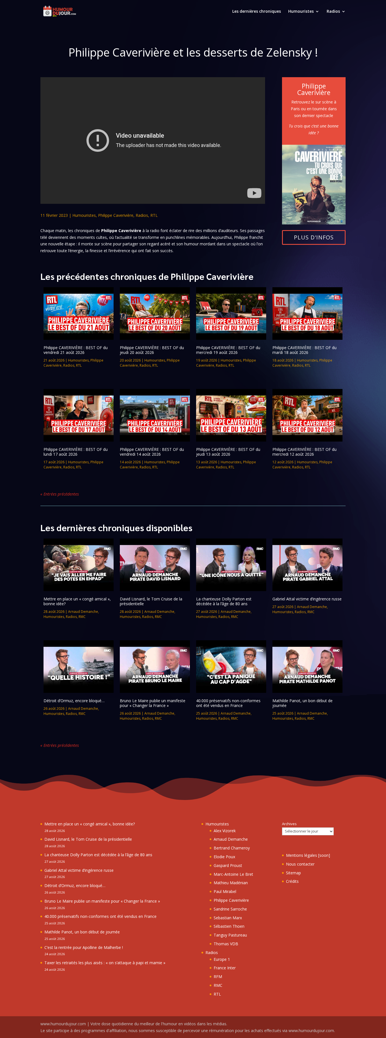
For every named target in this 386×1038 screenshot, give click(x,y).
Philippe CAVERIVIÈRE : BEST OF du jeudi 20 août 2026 (152, 350)
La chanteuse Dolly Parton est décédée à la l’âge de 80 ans (223, 601)
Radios (333, 11)
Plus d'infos (314, 237)
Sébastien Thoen (229, 926)
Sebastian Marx (228, 917)
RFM (218, 976)
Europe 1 (222, 959)
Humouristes (301, 11)
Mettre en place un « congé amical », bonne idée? (77, 601)
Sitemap (293, 872)
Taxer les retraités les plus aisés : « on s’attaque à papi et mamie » (104, 962)
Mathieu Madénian (231, 882)
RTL (154, 215)
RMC (82, 616)
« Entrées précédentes (59, 494)
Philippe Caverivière (115, 215)
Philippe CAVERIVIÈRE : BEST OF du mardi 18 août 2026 (304, 350)
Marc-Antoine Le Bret (233, 874)
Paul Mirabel (225, 891)
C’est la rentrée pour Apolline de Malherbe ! (83, 947)
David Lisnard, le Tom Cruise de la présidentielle (151, 601)
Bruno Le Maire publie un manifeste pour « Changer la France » (152, 703)
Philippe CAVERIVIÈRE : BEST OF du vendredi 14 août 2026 (152, 452)
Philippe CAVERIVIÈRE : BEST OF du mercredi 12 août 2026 (304, 452)
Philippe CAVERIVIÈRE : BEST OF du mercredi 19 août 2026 (228, 350)
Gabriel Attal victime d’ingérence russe (307, 599)
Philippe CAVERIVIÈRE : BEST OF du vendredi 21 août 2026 (76, 350)
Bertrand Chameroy (232, 848)
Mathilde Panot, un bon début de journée (302, 703)
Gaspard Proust (228, 865)
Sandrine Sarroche (230, 909)
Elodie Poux (224, 856)
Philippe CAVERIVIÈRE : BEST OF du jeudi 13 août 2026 (228, 452)
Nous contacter (300, 864)
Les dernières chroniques (256, 11)
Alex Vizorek (225, 830)
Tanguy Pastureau (230, 935)
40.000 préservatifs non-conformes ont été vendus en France (228, 703)
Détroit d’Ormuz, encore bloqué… (74, 700)
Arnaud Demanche (83, 611)
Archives (289, 823)
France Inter (225, 967)
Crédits (292, 881)
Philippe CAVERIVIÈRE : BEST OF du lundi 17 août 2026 (76, 452)
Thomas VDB (226, 943)
